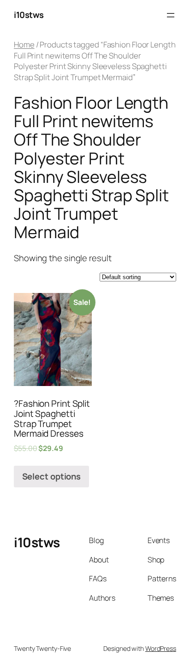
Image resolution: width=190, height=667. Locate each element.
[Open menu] (170, 15)
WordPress (160, 648)
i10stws (29, 15)
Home (24, 44)
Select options (51, 476)
